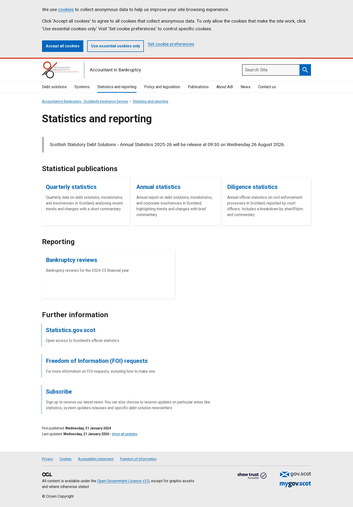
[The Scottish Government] (295, 474)
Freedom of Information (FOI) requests (97, 361)
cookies (66, 9)
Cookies (66, 459)
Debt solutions (54, 87)
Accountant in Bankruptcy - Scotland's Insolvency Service (85, 101)
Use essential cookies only (115, 46)
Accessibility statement (96, 459)
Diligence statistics (252, 187)
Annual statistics (158, 187)
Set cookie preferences (171, 44)
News (245, 87)
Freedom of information (138, 459)
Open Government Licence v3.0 (123, 481)
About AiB (224, 87)
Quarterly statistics (71, 187)
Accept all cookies (62, 46)
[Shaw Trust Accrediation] (252, 476)
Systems (82, 87)
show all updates (124, 434)
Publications (198, 87)
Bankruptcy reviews (71, 260)
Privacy (47, 459)
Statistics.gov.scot (70, 330)
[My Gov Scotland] (295, 484)
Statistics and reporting (116, 87)
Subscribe (59, 391)
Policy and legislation (162, 87)
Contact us (267, 87)
